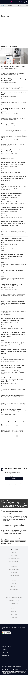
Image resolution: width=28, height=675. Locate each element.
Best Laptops (14, 566)
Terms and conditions (6, 646)
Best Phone (14, 580)
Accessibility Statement (7, 661)
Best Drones (14, 614)
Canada (12, 541)
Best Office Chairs (14, 603)
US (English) (6, 541)
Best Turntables (14, 594)
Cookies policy (5, 652)
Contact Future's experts (7, 641)
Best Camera (14, 608)
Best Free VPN (14, 555)
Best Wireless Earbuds (14, 600)
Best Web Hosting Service (14, 558)
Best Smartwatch (14, 589)
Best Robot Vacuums (14, 617)
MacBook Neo (11, 5)
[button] (26, 2)
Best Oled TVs (14, 586)
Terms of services (17, 480)
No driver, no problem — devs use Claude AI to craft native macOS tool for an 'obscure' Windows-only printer (15, 511)
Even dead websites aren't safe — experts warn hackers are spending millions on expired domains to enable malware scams (15, 525)
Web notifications (5, 658)
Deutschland (8, 543)
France (3, 543)
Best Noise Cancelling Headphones (14, 597)
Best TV (14, 583)
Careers (3, 663)
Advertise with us (5, 655)
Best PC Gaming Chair (14, 575)
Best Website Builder (14, 561)
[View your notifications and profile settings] (19, 2)
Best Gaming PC (14, 572)
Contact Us (4, 643)
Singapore (24, 541)
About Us (4, 638)
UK (2, 541)
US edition (11, 671)
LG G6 (19, 5)
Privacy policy (4, 649)
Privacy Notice (18, 481)
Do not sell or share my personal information (11, 666)
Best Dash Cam (14, 611)
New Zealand (17, 541)
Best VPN (14, 552)
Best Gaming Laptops (14, 569)
